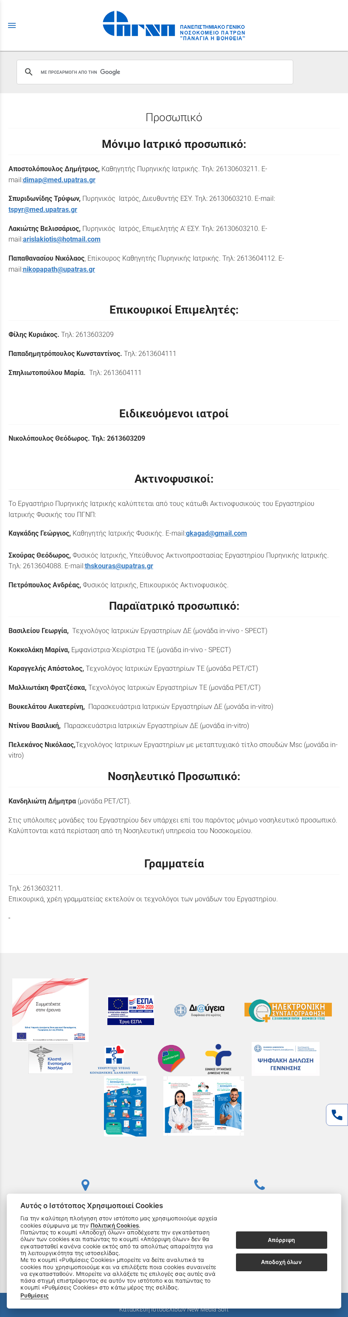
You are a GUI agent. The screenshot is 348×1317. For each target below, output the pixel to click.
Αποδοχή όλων (281, 1262)
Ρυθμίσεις (34, 1295)
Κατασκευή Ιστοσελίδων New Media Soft (174, 1309)
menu (12, 25)
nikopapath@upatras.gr (59, 269)
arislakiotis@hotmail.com (62, 239)
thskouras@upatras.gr (119, 566)
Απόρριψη (281, 1239)
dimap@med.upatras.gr (59, 180)
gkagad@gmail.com (216, 533)
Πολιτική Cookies (114, 1225)
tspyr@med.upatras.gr (42, 210)
